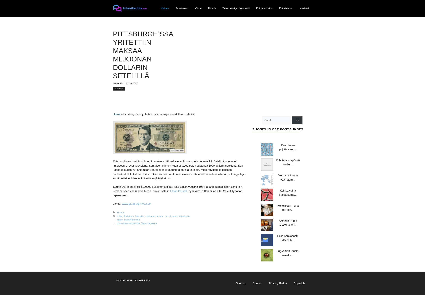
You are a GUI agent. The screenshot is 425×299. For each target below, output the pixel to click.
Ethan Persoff (178, 191)
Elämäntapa (285, 8)
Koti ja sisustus (264, 8)
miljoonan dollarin (154, 216)
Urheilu (212, 8)
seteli (174, 216)
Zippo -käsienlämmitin (128, 219)
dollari (120, 216)
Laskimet (304, 8)
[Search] (297, 120)
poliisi (168, 216)
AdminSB (118, 83)
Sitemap (241, 283)
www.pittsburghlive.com (136, 203)
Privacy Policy (278, 283)
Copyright (299, 283)
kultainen (129, 216)
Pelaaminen (181, 8)
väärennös (184, 216)
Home (116, 114)
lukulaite (139, 216)
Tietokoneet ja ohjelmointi (236, 8)
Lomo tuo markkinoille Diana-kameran (137, 223)
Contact (257, 283)
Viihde (198, 8)
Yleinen (165, 8)
